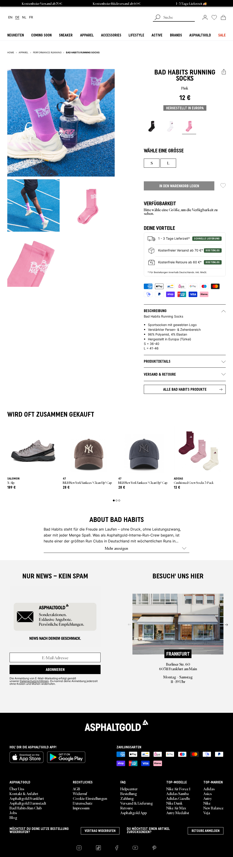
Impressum (81, 807)
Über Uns (17, 788)
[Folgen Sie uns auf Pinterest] (154, 847)
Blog (13, 817)
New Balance (213, 807)
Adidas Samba (177, 793)
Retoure (126, 807)
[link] (205, 17)
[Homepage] (116, 725)
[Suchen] (157, 17)
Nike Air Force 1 (178, 788)
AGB (76, 788)
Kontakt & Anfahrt (24, 793)
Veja (206, 812)
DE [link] (17, 17)
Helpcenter (129, 788)
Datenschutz (82, 803)
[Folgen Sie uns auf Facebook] (116, 847)
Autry (207, 798)
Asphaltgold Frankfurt (27, 798)
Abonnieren (55, 669)
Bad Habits (171, 72)
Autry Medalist (177, 812)
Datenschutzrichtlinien (34, 681)
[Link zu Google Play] (66, 757)
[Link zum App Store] (26, 757)
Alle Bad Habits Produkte (185, 389)
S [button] (152, 162)
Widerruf (80, 793)
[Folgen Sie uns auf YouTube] (135, 847)
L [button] (168, 162)
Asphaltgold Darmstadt (28, 803)
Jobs (13, 812)
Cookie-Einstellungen (90, 798)
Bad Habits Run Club (26, 807)
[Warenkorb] (223, 17)
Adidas (209, 788)
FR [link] (31, 17)
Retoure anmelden (206, 831)
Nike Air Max (176, 807)
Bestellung (128, 793)
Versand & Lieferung (136, 803)
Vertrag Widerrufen (100, 831)
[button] (224, 72)
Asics (207, 793)
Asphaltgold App (133, 812)
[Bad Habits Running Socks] (152, 126)
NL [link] (24, 17)
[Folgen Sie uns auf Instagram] (79, 847)
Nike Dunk (174, 803)
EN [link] (10, 17)
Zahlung (127, 798)
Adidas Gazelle (178, 798)
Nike (206, 803)
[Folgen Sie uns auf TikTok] (98, 847)
